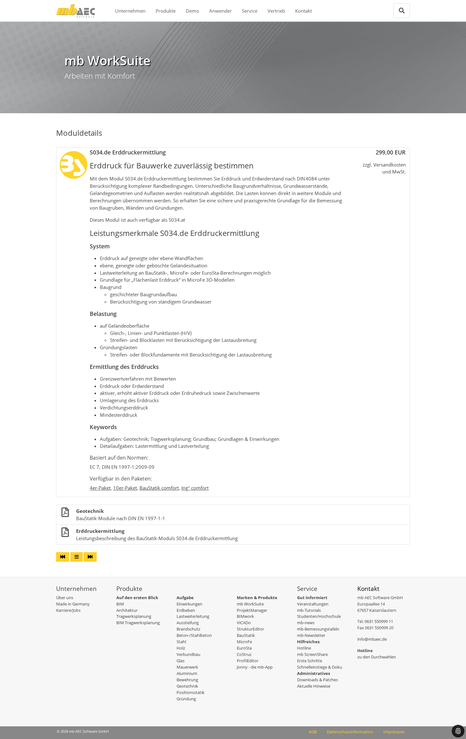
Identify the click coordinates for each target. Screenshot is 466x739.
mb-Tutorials (309, 610)
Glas (180, 661)
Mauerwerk (187, 667)
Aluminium (187, 673)
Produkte (166, 11)
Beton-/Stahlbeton (194, 635)
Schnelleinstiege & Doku (319, 667)
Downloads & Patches (317, 680)
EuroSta (244, 648)
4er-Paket (100, 488)
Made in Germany (73, 604)
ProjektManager (252, 610)
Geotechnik (187, 686)
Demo (192, 11)
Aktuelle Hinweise (313, 686)
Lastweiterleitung (193, 616)
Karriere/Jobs (68, 610)
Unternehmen (130, 11)
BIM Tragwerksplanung (138, 622)
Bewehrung (187, 680)
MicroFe (244, 641)
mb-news (305, 622)
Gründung (186, 699)
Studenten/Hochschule (319, 616)
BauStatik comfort (159, 488)
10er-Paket (125, 488)
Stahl (181, 641)
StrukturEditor (250, 629)
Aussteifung (188, 622)
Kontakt (303, 11)
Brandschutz (188, 629)
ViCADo (244, 622)
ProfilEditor (247, 661)
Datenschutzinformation (350, 732)
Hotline (304, 648)
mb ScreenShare (312, 654)
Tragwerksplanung (133, 616)
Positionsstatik (190, 692)
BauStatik (246, 635)
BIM (120, 604)
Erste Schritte (309, 661)
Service (249, 11)
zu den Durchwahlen (376, 657)
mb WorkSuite (250, 604)
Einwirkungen (189, 604)
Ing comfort (195, 488)
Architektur (127, 610)
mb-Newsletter (311, 635)
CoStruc (244, 654)
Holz (181, 648)
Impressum (394, 732)
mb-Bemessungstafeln (318, 629)
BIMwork (245, 616)
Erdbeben (186, 610)
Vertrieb (276, 11)
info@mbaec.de (372, 639)
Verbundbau (188, 654)
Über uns (64, 597)
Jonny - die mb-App (255, 667)
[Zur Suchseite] (401, 10)
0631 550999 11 (379, 621)
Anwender (220, 11)
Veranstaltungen (312, 604)
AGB (313, 732)
